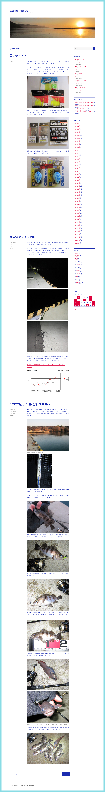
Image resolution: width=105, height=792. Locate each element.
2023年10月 (77, 171)
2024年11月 (77, 152)
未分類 (14, 411)
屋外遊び (77, 255)
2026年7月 (77, 125)
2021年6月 (77, 212)
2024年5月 (77, 161)
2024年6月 (77, 159)
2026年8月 (77, 123)
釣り (76, 261)
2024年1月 (77, 167)
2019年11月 (77, 240)
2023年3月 (77, 182)
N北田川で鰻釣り (78, 73)
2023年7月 (77, 176)
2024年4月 (77, 162)
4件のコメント (13, 248)
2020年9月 (77, 225)
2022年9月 (77, 189)
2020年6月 (77, 230)
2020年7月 (77, 228)
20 (93, 302)
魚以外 (77, 284)
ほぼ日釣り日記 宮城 (19, 11)
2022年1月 (77, 201)
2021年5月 (77, 213)
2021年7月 (77, 210)
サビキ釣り (78, 270)
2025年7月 (77, 141)
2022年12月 (77, 185)
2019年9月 (77, 243)
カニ (77, 267)
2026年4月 (77, 129)
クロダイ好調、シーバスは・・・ (82, 91)
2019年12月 (77, 239)
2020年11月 (77, 222)
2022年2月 (77, 200)
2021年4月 (77, 215)
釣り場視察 (78, 282)
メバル (11, 411)
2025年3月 (77, 147)
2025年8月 (77, 140)
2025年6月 (77, 143)
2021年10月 (77, 206)
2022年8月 (77, 191)
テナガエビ (78, 275)
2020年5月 (77, 231)
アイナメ (11, 244)
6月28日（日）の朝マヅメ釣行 (81, 77)
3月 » (78, 309)
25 (87, 305)
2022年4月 (77, 197)
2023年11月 (77, 170)
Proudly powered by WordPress (27, 785)
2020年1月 (77, 237)
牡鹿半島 (15, 413)
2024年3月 (77, 164)
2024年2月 (77, 165)
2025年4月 (77, 146)
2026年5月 (77, 128)
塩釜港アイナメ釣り (23, 237)
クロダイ (78, 269)
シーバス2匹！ (78, 63)
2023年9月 (77, 173)
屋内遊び (77, 254)
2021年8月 (77, 209)
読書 (76, 260)
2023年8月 (77, 174)
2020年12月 (77, 221)
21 (75, 305)
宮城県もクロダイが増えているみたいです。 (84, 102)
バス (77, 278)
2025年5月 (77, 144)
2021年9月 (77, 207)
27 (93, 305)
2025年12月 (77, 134)
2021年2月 (77, 218)
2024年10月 (77, 153)
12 (90, 300)
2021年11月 (77, 204)
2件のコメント (13, 415)
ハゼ (77, 276)
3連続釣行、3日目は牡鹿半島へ (30, 404)
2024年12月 (77, 150)
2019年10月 (77, 242)
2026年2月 (77, 131)
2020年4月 (77, 233)
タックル (11, 63)
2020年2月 (77, 236)
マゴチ (77, 279)
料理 (76, 257)
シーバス (78, 272)
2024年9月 (77, 155)
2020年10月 (77, 224)
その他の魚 (78, 263)
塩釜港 (11, 246)
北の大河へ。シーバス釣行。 (81, 80)
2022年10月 (77, 188)
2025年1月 (77, 149)
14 (75, 302)
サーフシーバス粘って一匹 (80, 108)
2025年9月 (77, 138)
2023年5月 (77, 179)
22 (78, 305)
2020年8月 (77, 227)
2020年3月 (77, 234)
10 (84, 300)
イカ (77, 266)
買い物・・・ (18, 55)
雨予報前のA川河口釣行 (80, 84)
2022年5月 (77, 195)
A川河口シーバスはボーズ (80, 66)
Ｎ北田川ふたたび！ (79, 70)
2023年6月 (77, 177)
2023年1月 (77, 183)
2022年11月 (77, 186)
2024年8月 (77, 156)
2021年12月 (77, 203)
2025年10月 (77, 137)
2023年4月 (77, 180)
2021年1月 (77, 219)
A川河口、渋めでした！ (80, 87)
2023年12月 (77, 168)
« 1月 (75, 309)
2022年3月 (77, 198)
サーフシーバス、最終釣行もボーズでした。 (84, 111)
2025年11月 (77, 135)
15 (78, 302)
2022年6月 (77, 194)
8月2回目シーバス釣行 (80, 59)
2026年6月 (77, 126)
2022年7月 (77, 192)
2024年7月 (77, 158)
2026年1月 (77, 132)
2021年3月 (77, 216)
